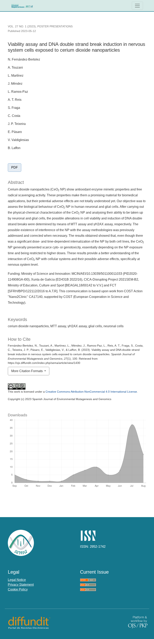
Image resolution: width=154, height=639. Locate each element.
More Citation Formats (27, 371)
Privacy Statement (21, 584)
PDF (14, 167)
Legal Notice (17, 579)
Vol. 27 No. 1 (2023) (22, 26)
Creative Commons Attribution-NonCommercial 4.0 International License (91, 391)
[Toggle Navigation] (137, 6)
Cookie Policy (18, 589)
